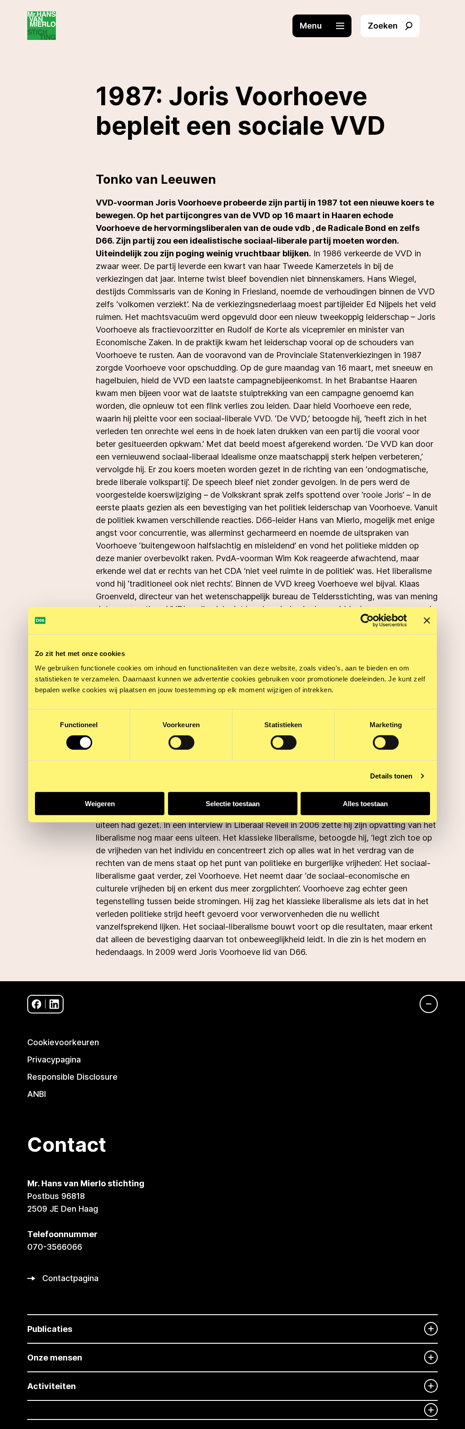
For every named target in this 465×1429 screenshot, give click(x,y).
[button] (326, 26)
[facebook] (36, 1004)
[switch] (181, 742)
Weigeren (100, 803)
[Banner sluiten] (427, 620)
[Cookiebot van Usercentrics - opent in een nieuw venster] (367, 620)
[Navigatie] (424, 1004)
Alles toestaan (365, 803)
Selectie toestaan (233, 803)
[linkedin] (54, 1004)
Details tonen (391, 776)
